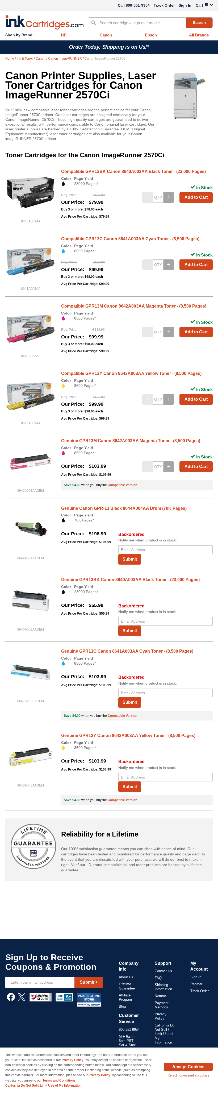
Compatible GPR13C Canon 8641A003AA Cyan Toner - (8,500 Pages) (130, 239)
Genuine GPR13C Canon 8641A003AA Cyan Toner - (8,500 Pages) (127, 651)
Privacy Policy (160, 1016)
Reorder (196, 984)
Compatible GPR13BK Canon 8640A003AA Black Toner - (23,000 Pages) (133, 171)
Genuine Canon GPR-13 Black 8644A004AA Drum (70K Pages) (124, 508)
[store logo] (44, 22)
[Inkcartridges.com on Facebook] (11, 999)
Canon (41, 58)
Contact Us (163, 971)
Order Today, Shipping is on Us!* (109, 47)
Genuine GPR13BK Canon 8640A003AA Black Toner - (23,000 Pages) (130, 579)
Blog (122, 1006)
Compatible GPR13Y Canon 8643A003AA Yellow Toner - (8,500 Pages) (131, 373)
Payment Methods (162, 1005)
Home (10, 58)
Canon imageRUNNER (65, 58)
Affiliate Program (125, 997)
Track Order (164, 5)
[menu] (109, 35)
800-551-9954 (138, 5)
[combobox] (150, 23)
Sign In (185, 5)
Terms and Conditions (59, 1080)
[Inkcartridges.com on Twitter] (22, 999)
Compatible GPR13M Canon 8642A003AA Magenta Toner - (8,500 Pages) (133, 306)
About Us (126, 977)
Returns (161, 996)
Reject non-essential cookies (188, 1075)
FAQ (158, 978)
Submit (130, 559)
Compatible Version (122, 485)
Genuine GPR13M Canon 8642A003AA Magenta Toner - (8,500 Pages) (130, 440)
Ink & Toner (25, 58)
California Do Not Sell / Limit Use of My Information (164, 1033)
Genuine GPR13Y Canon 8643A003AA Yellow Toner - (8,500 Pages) (128, 735)
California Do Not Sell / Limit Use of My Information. (43, 1085)
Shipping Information (163, 987)
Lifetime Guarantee (127, 986)
